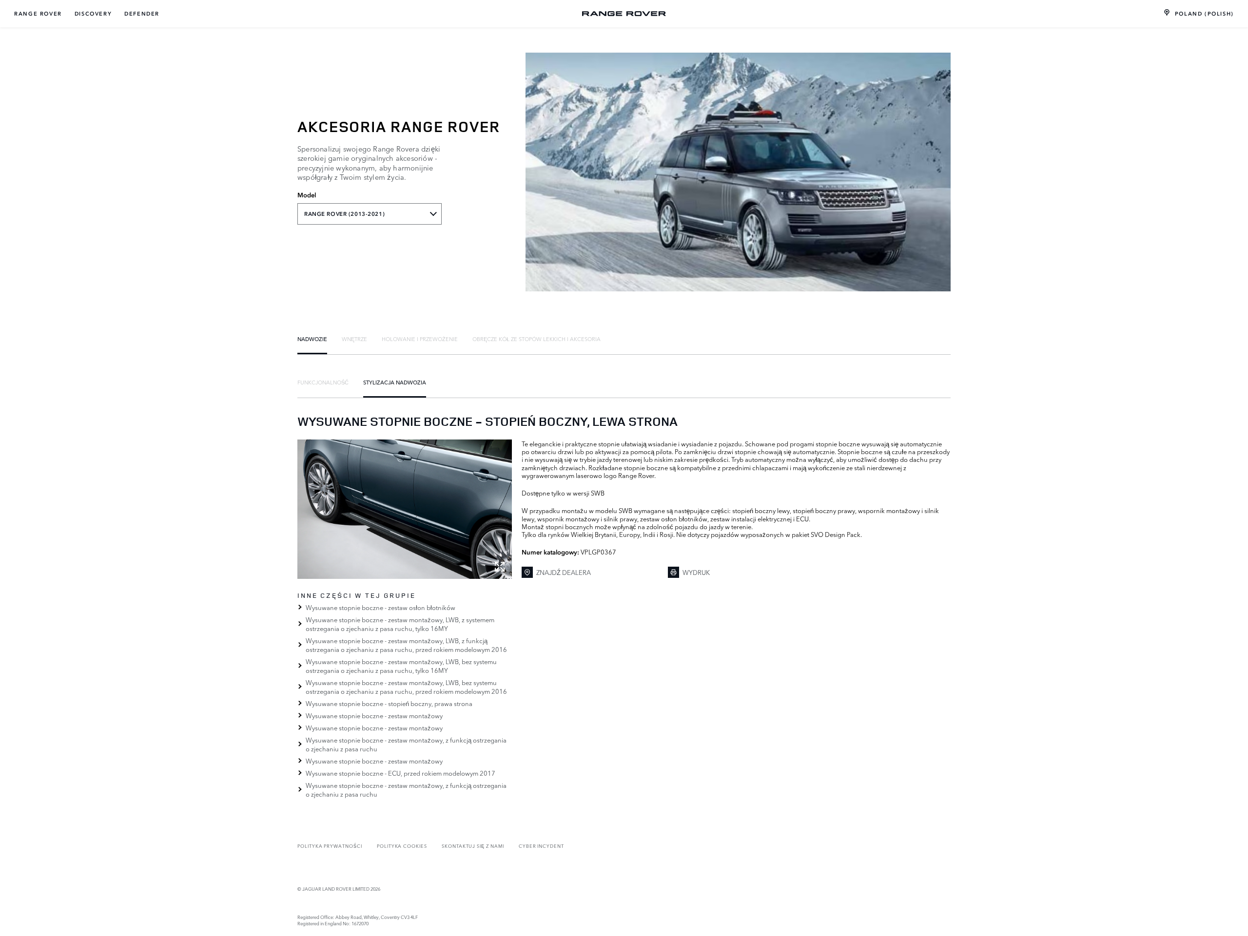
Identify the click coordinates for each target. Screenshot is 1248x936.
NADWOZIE (312, 339)
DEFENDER (141, 13)
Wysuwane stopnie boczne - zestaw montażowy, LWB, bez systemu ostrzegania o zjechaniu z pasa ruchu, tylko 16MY (401, 665)
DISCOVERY (93, 13)
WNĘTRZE (354, 339)
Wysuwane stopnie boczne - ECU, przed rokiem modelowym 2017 (400, 772)
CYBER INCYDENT (541, 845)
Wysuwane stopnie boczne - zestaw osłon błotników (380, 607)
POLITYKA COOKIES (402, 845)
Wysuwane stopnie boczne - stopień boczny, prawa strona (389, 703)
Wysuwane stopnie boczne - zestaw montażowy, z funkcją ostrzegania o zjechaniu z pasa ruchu (406, 744)
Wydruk (696, 572)
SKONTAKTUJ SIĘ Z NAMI (473, 845)
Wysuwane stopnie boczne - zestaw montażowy (374, 715)
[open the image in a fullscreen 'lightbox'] (404, 509)
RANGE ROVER (38, 13)
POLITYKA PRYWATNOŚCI (329, 845)
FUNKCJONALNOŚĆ (323, 382)
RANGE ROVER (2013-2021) (344, 213)
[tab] (312, 338)
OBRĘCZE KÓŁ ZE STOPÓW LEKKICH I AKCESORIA (536, 339)
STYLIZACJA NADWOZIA (394, 382)
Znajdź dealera (563, 572)
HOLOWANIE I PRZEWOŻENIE (420, 339)
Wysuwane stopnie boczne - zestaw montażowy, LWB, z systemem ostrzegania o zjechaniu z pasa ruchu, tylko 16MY (400, 623)
